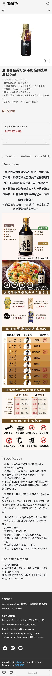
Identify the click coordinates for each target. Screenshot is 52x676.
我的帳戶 (24, 603)
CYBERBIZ (19, 665)
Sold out (32, 672)
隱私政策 (43, 603)
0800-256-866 (39, 575)
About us (14, 603)
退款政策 (34, 603)
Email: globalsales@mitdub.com (18, 629)
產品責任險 (17, 608)
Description (10, 156)
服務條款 (6, 608)
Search (5, 603)
